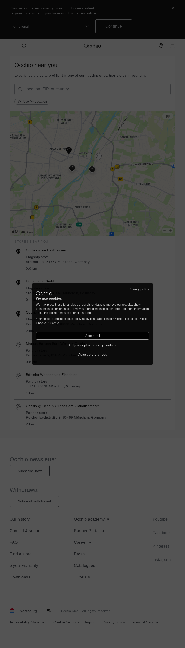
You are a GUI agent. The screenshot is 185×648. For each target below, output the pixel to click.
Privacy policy (138, 289)
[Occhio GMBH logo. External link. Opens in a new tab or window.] (44, 293)
